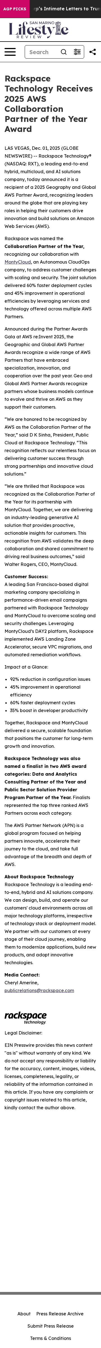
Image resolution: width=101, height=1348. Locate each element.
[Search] (63, 51)
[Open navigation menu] (10, 51)
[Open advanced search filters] (77, 51)
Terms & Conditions (50, 1338)
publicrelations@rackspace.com (39, 990)
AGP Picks (14, 8)
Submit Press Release (50, 1326)
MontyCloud (17, 262)
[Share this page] (93, 51)
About (24, 1313)
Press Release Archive (60, 1313)
